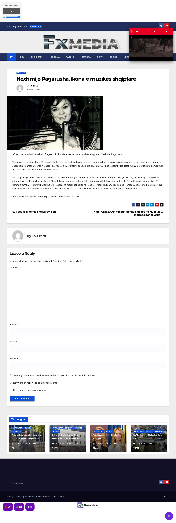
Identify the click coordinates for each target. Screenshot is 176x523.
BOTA (100, 57)
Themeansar (58, 496)
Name (14, 324)
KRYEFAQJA (17, 431)
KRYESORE (78, 428)
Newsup (46, 496)
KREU (22, 57)
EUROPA (86, 57)
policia (56, 431)
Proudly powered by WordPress (21, 496)
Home (166, 496)
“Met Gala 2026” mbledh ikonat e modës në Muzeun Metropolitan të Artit (127, 213)
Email (13, 341)
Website (14, 358)
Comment (16, 267)
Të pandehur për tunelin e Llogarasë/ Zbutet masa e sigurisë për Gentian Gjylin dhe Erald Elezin (26, 438)
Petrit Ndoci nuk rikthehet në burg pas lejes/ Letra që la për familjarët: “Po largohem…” (67, 438)
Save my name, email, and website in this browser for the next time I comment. (54, 375)
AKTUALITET (17, 428)
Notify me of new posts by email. (30, 390)
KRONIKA (28, 428)
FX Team (34, 86)
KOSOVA (55, 57)
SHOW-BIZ (21, 73)
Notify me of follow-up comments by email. (36, 382)
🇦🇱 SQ (8, 507)
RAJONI (70, 57)
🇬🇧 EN (19, 507)
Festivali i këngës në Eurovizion (36, 211)
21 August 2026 (22, 444)
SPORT (113, 57)
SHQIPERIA (37, 57)
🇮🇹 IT (30, 507)
